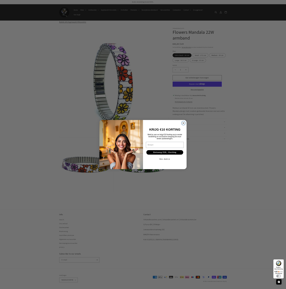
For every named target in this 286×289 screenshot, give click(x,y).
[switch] (278, 276)
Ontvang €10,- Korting (164, 152)
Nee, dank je (165, 159)
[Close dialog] (183, 123)
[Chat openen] (279, 282)
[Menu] (282, 260)
